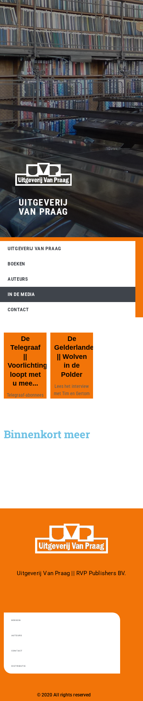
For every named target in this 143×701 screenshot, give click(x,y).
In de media (21, 294)
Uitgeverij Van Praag (43, 207)
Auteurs (18, 279)
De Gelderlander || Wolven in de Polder (75, 356)
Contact (18, 309)
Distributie (18, 666)
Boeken (16, 264)
